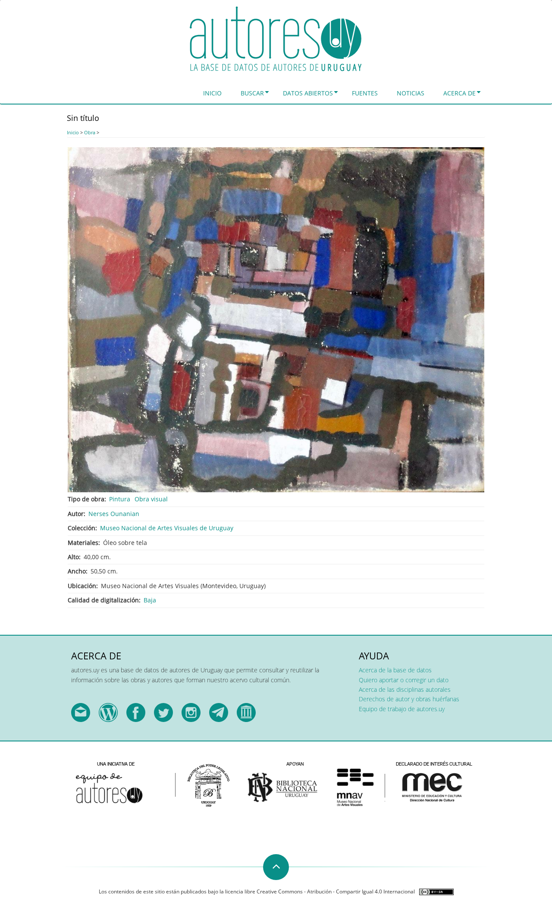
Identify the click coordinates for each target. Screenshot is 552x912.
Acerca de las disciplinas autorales (405, 689)
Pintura (119, 499)
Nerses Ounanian (113, 514)
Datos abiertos (308, 93)
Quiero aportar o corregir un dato (403, 680)
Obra (89, 132)
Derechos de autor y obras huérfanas (409, 699)
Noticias (410, 93)
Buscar (252, 93)
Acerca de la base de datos (395, 670)
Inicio (212, 93)
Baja (150, 600)
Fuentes (365, 93)
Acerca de (459, 93)
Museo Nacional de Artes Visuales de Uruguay (166, 528)
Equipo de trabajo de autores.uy (402, 709)
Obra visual (151, 499)
